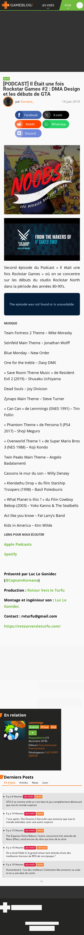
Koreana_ (27, 101)
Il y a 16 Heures (38, 852)
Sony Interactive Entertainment (43, 746)
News (35, 782)
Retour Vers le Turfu (46, 590)
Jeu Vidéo (48, 5)
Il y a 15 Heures (41, 835)
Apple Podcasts (18, 544)
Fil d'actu (9, 782)
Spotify (10, 554)
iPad (53, 727)
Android (33, 727)
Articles (23, 782)
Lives (45, 782)
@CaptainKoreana (21, 580)
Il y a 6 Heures (44, 801)
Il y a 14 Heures (40, 818)
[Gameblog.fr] (16, 5)
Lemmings (36, 723)
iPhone (45, 727)
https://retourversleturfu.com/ (32, 626)
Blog (6, 79)
